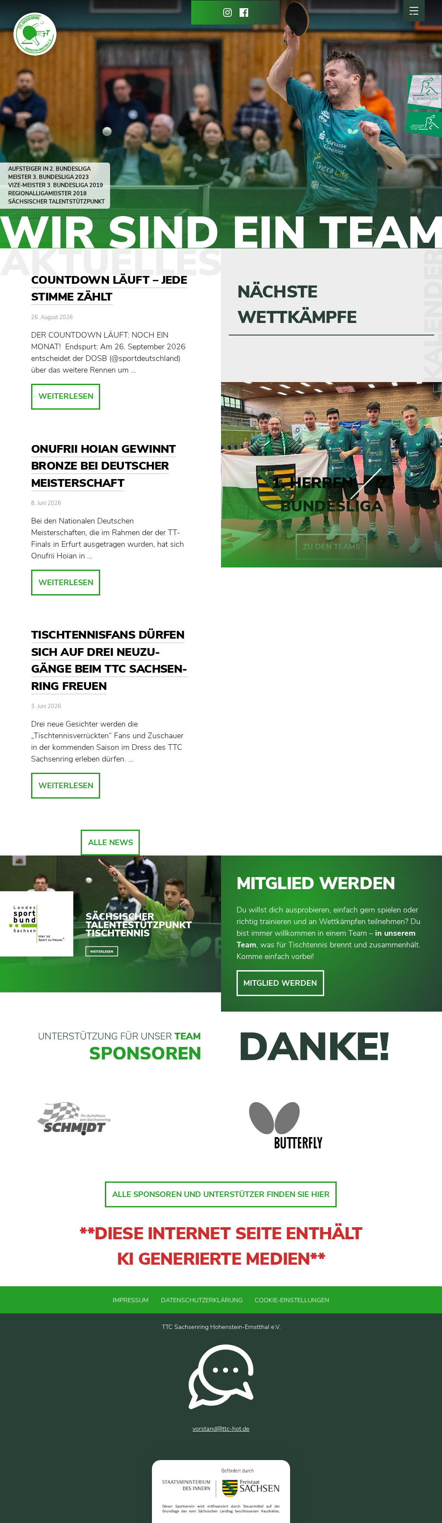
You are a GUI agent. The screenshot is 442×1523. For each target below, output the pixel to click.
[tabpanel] (106, 1125)
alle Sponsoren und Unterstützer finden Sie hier (221, 1194)
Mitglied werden (280, 983)
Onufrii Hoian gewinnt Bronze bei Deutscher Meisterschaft (103, 466)
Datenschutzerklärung (202, 1300)
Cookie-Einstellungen (292, 1300)
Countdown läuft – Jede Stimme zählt (109, 288)
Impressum (130, 1300)
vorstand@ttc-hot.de (221, 1428)
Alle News (110, 842)
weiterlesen (65, 396)
